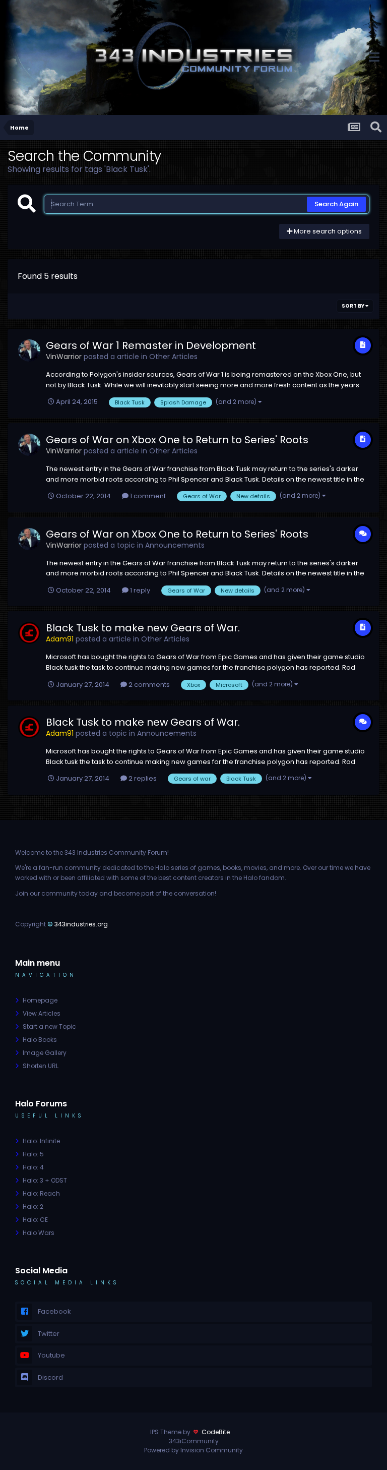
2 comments (148, 684)
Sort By (353, 306)
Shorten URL (40, 1066)
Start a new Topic (49, 1026)
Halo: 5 (33, 1154)
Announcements (175, 545)
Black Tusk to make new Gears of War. (143, 628)
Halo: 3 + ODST (45, 1180)
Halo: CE (35, 1219)
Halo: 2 (33, 1206)
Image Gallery (45, 1052)
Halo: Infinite (41, 1141)
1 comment (147, 496)
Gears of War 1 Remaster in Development (151, 345)
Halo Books (40, 1039)
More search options (327, 231)
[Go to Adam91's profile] (29, 633)
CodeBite (216, 1432)
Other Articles (173, 356)
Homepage (40, 1000)
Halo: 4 (33, 1167)
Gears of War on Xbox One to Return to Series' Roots (177, 440)
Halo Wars (38, 1232)
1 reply (139, 590)
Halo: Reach (41, 1193)
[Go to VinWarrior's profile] (29, 350)
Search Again (336, 204)
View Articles (41, 1013)
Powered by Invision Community (193, 1450)
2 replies (142, 778)
